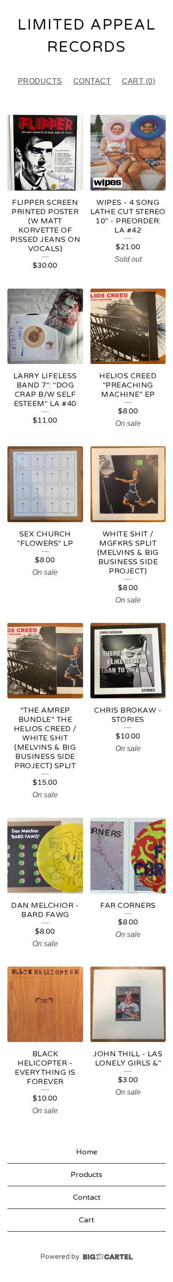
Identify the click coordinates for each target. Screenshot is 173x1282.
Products (40, 81)
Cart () (138, 81)
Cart (86, 1220)
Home (86, 1152)
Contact (92, 81)
